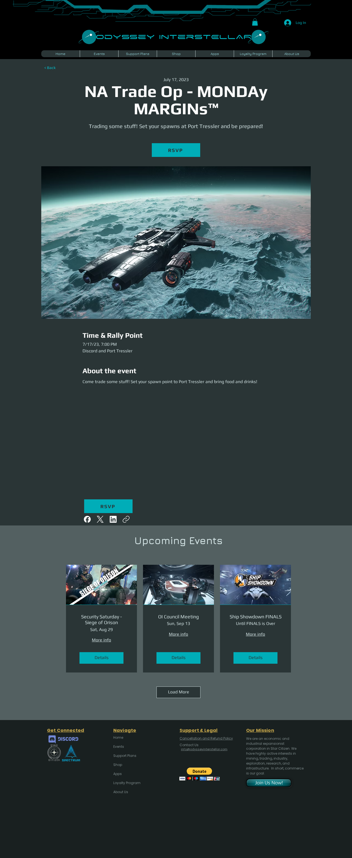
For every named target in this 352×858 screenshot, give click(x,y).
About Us (120, 792)
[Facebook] (87, 519)
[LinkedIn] (113, 519)
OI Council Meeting (178, 616)
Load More (178, 691)
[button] (255, 22)
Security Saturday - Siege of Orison (101, 619)
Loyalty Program (126, 782)
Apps (117, 773)
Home (118, 737)
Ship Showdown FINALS (256, 616)
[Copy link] (126, 519)
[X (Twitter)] (100, 519)
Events (118, 746)
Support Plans (124, 755)
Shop (117, 764)
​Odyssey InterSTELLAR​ (174, 36)
